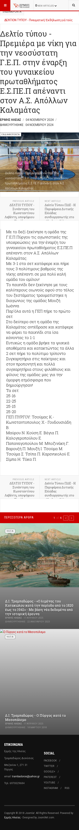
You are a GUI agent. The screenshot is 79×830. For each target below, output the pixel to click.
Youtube (49, 782)
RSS (67, 788)
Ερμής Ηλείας (12, 817)
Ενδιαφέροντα (12, 11)
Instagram (51, 788)
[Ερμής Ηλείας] (21, 5)
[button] (65, 518)
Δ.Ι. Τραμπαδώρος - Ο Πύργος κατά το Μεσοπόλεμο (35, 717)
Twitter (49, 766)
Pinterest (50, 777)
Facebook (50, 760)
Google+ (49, 771)
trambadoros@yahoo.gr (26, 776)
